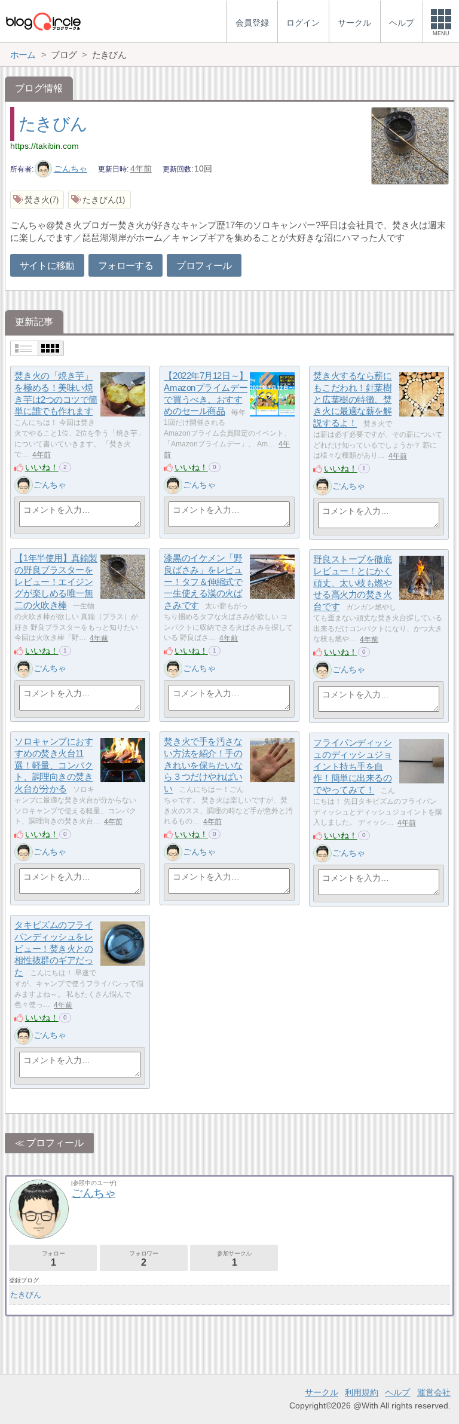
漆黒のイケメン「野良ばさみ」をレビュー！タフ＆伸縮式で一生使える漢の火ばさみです (203, 582)
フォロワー (143, 1258)
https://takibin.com (44, 146)
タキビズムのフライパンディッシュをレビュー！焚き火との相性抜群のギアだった (53, 949)
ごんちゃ (70, 168)
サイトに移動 (47, 266)
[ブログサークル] (43, 21)
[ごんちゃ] (23, 485)
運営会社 (434, 1392)
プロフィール (203, 266)
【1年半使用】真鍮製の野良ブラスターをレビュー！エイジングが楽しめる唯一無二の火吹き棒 (55, 582)
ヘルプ (397, 1392)
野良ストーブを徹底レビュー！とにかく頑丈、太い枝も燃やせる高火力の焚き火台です (352, 583)
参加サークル (234, 1258)
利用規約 (361, 1392)
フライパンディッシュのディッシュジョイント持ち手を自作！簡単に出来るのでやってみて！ (352, 766)
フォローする (125, 266)
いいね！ (42, 467)
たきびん (53, 123)
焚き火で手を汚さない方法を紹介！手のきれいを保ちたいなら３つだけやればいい (203, 765)
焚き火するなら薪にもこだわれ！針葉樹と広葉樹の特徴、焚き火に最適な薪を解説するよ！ (352, 399)
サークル (321, 1392)
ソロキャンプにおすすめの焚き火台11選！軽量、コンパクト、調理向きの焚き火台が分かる (53, 765)
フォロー (53, 1258)
